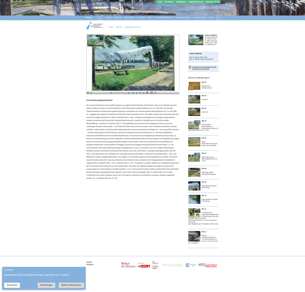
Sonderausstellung (195, 2)
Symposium (209, 2)
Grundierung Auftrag (183, 18)
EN (218, 2)
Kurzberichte (181, 2)
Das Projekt (169, 2)
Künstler (108, 18)
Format (149, 18)
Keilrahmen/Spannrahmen (164, 18)
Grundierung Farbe (199, 18)
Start (160, 2)
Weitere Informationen (71, 285)
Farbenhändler (129, 18)
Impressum (90, 264)
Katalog (89, 18)
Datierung (117, 18)
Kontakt (89, 262)
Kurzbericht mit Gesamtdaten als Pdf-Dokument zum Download (204, 68)
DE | (216, 2)
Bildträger (141, 18)
